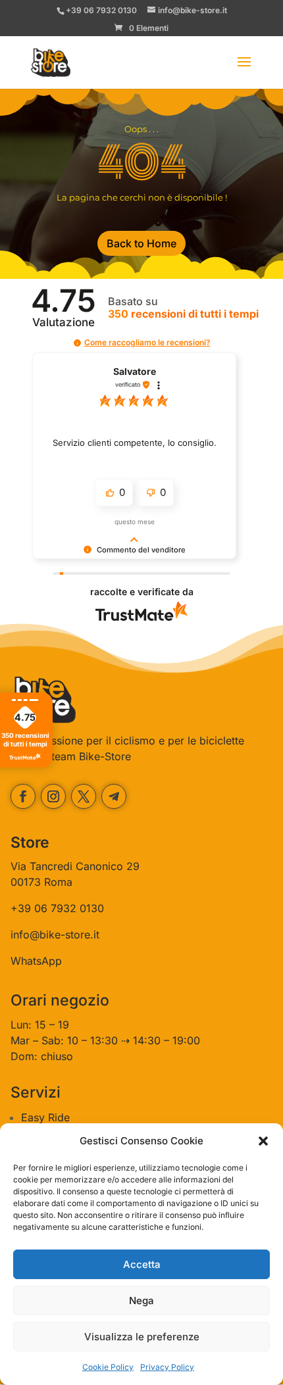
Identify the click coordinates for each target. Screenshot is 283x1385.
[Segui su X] (83, 796)
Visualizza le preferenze (141, 1336)
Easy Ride (45, 1117)
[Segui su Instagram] (53, 796)
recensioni (183, 314)
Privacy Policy (167, 1367)
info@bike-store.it (55, 934)
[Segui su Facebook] (23, 796)
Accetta (142, 1264)
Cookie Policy (108, 1367)
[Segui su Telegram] (113, 796)
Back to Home (141, 243)
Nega (141, 1300)
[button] (263, 1141)
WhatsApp (36, 960)
